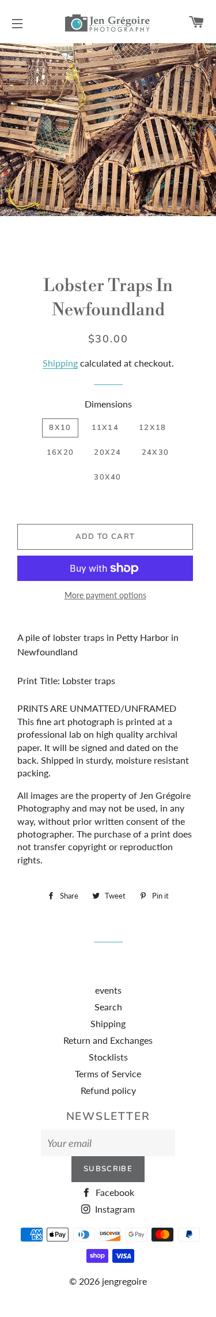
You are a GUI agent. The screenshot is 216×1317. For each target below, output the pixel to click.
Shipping (60, 362)
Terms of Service (108, 1073)
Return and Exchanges (108, 1040)
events (108, 989)
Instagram (114, 1208)
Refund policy (108, 1090)
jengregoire (124, 1281)
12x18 (152, 427)
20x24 (108, 452)
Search (108, 1006)
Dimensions (108, 403)
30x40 (108, 477)
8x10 (60, 427)
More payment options (105, 595)
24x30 (155, 452)
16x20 (60, 452)
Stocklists (108, 1056)
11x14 (105, 427)
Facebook (113, 1192)
